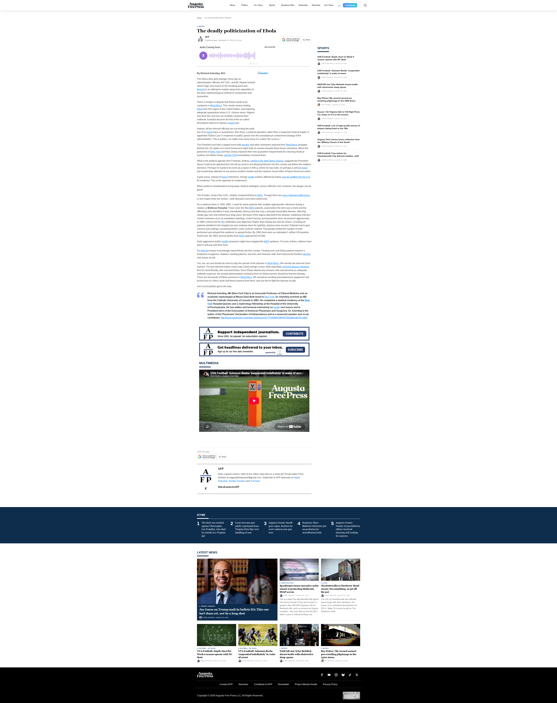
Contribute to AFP (263, 684)
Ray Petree (326, 105)
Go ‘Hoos (258, 5)
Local (325, 583)
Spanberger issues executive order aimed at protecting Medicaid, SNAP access (299, 588)
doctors (245, 145)
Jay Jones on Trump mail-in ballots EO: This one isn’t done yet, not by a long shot (234, 611)
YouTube (255, 481)
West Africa (216, 105)
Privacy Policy (330, 684)
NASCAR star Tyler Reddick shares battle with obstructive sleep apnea (296, 654)
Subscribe (303, 5)
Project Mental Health (306, 684)
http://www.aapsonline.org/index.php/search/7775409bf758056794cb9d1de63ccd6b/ (264, 317)
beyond (201, 89)
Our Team (328, 5)
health (251, 177)
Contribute (350, 5)
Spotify (232, 481)
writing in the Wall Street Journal (266, 161)
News (232, 5)
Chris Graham (327, 63)
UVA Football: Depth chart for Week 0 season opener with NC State (214, 654)
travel (200, 109)
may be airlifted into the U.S (296, 177)
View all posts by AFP (228, 487)
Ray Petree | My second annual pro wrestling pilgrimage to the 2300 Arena (338, 654)
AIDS (260, 195)
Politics (244, 5)
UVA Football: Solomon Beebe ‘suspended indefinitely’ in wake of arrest (256, 654)
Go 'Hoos (212, 648)
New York (215, 151)
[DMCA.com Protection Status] (351, 695)
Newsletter (283, 684)
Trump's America (208, 606)
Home (199, 18)
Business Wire (287, 5)
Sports (272, 5)
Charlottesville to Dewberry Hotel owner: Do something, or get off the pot (340, 588)
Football (202, 648)
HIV (223, 222)
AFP (221, 468)
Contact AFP (226, 684)
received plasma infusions (295, 267)
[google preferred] (291, 40)
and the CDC (230, 155)
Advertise (316, 5)
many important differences (296, 195)
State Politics (287, 583)
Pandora (241, 481)
